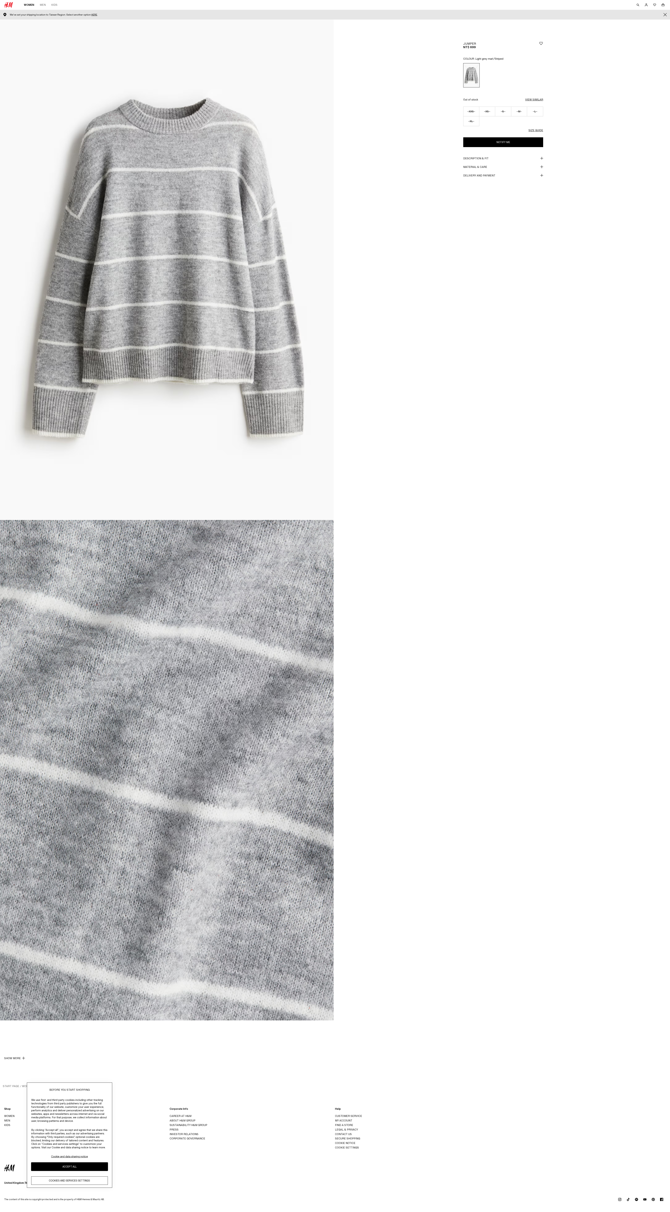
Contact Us (343, 1134)
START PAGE (11, 1086)
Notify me (503, 142)
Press (174, 1129)
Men (43, 4)
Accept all (69, 1166)
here (94, 14)
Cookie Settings (347, 1147)
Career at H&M (180, 1115)
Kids (54, 4)
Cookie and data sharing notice (69, 1156)
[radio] (471, 75)
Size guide (535, 130)
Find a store (344, 1125)
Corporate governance (187, 1138)
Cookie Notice (345, 1143)
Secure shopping (347, 1138)
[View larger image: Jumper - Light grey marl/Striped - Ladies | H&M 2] (167, 770)
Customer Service (348, 1115)
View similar (534, 99)
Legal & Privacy (346, 1129)
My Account (343, 1120)
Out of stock (470, 99)
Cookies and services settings (69, 1180)
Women (29, 4)
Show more (12, 1058)
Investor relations (184, 1134)
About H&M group (182, 1120)
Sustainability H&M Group (188, 1125)
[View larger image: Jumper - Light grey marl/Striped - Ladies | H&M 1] (167, 270)
